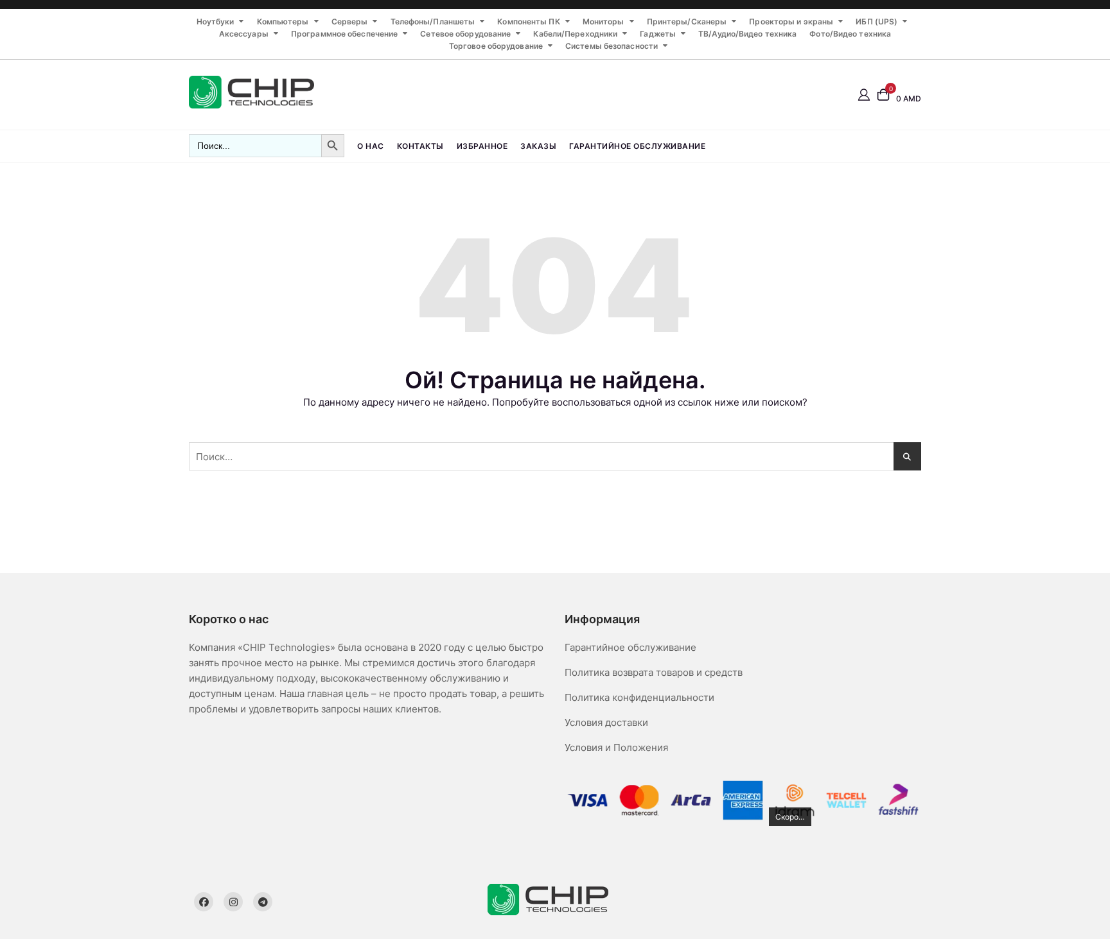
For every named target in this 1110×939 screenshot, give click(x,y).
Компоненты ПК (528, 21)
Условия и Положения (616, 747)
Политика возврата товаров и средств (654, 672)
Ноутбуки (215, 21)
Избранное (482, 146)
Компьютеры (283, 21)
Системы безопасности (611, 46)
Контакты (420, 146)
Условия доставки (606, 722)
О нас (370, 146)
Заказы (538, 146)
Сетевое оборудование (465, 34)
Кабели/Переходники (575, 34)
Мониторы (603, 21)
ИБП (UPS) (876, 21)
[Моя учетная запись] (864, 94)
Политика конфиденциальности (639, 697)
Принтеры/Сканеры (687, 21)
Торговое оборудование (496, 46)
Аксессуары (244, 34)
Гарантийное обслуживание (637, 146)
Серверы (349, 21)
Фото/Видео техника (850, 34)
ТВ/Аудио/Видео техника (747, 34)
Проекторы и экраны (791, 21)
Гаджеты (658, 34)
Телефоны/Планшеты (433, 21)
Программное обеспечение (344, 34)
